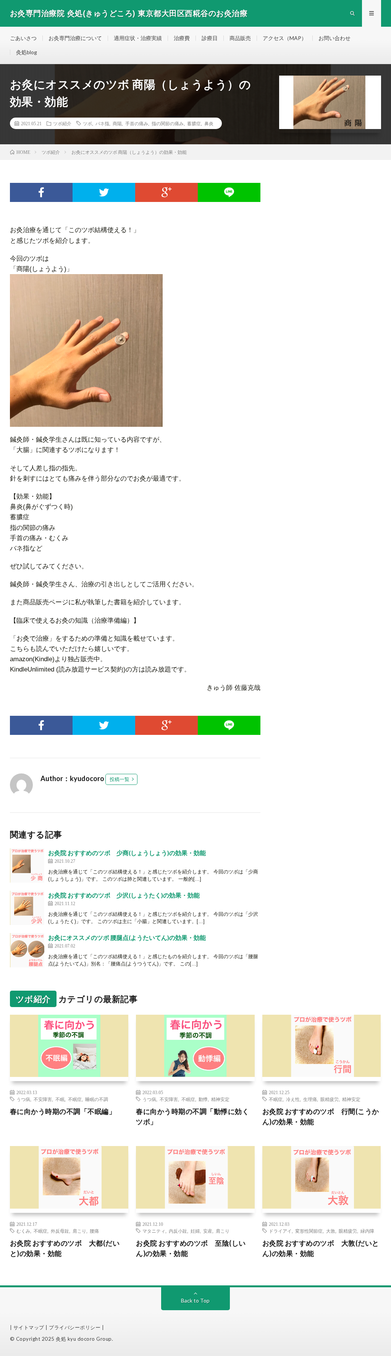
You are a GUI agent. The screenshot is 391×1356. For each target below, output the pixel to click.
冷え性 (293, 1099)
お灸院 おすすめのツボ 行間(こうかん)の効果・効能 (320, 1116)
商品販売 (240, 38)
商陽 (117, 123)
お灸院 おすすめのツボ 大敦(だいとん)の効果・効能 (320, 1248)
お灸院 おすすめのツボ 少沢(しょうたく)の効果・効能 (124, 895)
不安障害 (43, 1099)
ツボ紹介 (62, 123)
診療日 (210, 38)
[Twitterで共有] (104, 192)
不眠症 (75, 1099)
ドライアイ (280, 1230)
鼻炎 (208, 123)
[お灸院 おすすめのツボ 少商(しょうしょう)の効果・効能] (27, 865)
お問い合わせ (334, 38)
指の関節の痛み (168, 123)
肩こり (79, 1230)
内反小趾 (178, 1230)
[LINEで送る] (229, 192)
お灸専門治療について (75, 38)
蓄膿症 (194, 123)
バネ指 (102, 123)
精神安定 (220, 1099)
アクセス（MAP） (285, 38)
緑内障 (367, 1230)
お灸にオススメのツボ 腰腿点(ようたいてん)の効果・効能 (127, 937)
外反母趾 (60, 1230)
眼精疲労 (329, 1099)
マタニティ (153, 1230)
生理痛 (310, 1099)
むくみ (23, 1230)
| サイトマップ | (29, 1327)
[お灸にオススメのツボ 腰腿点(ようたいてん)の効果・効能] (27, 950)
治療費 (182, 38)
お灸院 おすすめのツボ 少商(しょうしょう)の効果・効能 (127, 852)
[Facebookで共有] (41, 192)
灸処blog (26, 52)
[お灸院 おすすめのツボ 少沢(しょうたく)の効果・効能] (27, 908)
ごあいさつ (23, 38)
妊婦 (195, 1230)
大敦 (330, 1230)
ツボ (87, 123)
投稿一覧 (119, 779)
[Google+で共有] (166, 192)
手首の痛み (136, 123)
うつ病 (23, 1099)
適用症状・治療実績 (138, 38)
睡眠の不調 (96, 1099)
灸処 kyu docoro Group (84, 1339)
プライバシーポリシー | (76, 1327)
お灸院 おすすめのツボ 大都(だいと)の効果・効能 (65, 1248)
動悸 (203, 1099)
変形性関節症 (309, 1230)
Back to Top (195, 1300)
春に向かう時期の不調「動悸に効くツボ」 (192, 1116)
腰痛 (94, 1230)
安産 (207, 1230)
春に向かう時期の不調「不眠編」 (63, 1111)
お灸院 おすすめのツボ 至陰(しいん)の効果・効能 (191, 1248)
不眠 (60, 1099)
